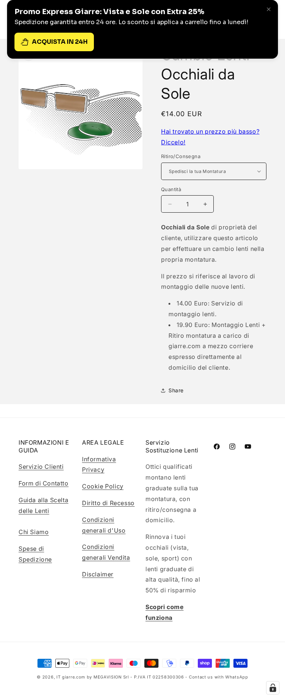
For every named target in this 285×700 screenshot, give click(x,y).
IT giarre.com (70, 677)
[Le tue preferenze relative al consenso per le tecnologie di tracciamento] (272, 687)
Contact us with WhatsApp (218, 677)
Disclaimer (98, 574)
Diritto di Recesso (108, 503)
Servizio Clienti (41, 466)
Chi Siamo (34, 532)
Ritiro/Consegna (180, 156)
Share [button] (176, 390)
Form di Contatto (44, 483)
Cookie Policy (103, 486)
